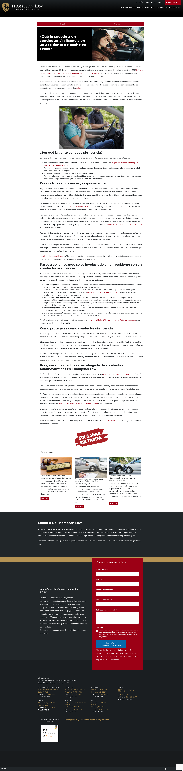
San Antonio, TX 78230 (99, 692)
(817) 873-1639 (103, 709)
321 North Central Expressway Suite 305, (75, 703)
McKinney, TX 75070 (72, 707)
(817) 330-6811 (76, 694)
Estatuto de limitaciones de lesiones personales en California (56, 477)
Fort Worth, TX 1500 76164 (74, 692)
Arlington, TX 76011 (97, 707)
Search (117, 24)
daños (78, 88)
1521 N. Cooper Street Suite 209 (98, 703)
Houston (78, 404)
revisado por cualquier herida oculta (102, 292)
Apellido (100, 579)
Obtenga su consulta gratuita (111, 645)
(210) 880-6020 (103, 694)
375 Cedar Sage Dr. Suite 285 (48, 703)
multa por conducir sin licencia (80, 206)
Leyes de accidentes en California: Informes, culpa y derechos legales (122, 478)
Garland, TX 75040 (44, 705)
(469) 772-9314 (50, 708)
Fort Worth (69, 404)
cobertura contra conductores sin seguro (125, 224)
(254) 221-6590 (131, 697)
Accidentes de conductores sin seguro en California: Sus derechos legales (89, 481)
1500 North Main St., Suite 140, (75, 690)
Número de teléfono (104, 590)
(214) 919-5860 (50, 694)
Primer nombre (102, 569)
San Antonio (88, 404)
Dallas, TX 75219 (43, 692)
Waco (96, 404)
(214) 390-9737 (77, 709)
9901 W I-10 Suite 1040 (99, 690)
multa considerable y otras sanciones (118, 374)
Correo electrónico (104, 600)
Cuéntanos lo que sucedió (106, 610)
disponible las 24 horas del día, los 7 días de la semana (113, 320)
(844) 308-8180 (172, 2)
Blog (62, 24)
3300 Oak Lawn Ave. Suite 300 (48, 690)
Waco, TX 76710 (124, 694)
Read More (44, 499)
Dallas (61, 404)
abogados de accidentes (53, 256)
